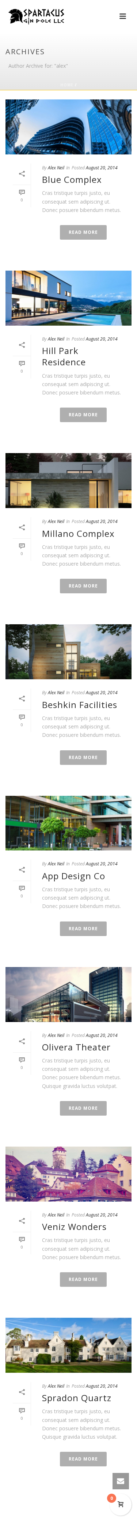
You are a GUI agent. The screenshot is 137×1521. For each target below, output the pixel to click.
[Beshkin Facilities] (68, 651)
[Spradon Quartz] (68, 1345)
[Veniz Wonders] (68, 1174)
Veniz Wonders (74, 1227)
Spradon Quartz (76, 1398)
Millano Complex (78, 533)
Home (66, 84)
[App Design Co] (68, 823)
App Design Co (73, 876)
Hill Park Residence (64, 356)
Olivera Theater (76, 1047)
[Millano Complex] (68, 480)
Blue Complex (72, 179)
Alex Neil (56, 168)
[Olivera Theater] (68, 994)
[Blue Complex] (68, 126)
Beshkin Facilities (79, 705)
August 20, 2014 (102, 168)
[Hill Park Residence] (68, 298)
